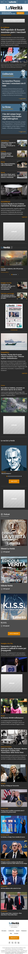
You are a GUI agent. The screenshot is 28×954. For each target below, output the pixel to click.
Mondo (3, 162)
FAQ (11, 933)
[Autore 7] (15, 476)
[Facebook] (9, 943)
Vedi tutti (14, 481)
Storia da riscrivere (6, 746)
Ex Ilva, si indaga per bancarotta (10, 785)
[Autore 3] (9, 476)
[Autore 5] (12, 476)
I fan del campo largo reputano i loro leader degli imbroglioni (12, 116)
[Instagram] (15, 943)
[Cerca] (6, 2)
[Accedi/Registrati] (25, 2)
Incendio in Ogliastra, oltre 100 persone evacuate (12, 269)
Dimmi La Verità (8, 549)
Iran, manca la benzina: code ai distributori (8, 164)
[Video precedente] (9, 274)
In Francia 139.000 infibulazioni (12, 718)
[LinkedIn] (18, 943)
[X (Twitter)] (12, 943)
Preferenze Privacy (21, 951)
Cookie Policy (14, 951)
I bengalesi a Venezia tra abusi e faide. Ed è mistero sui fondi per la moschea (8, 145)
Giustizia (3, 151)
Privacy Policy (8, 951)
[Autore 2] (8, 476)
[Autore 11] (21, 476)
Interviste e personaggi (7, 293)
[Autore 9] (18, 476)
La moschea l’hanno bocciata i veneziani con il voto (13, 83)
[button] (14, 405)
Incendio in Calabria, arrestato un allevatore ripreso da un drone (13, 389)
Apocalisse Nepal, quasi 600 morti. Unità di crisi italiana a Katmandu (8, 175)
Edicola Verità (6, 585)
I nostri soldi (4, 808)
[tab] (11, 274)
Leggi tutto (24, 217)
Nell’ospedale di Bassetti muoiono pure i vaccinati (13, 30)
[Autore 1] (6, 476)
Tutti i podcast (14, 633)
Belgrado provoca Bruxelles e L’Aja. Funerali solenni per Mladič (7, 155)
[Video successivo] (18, 274)
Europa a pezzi (5, 835)
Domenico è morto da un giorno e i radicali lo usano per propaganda (13, 648)
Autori (17, 930)
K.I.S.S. (4, 622)
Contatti (16, 933)
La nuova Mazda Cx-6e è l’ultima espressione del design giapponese (13, 205)
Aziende (3, 783)
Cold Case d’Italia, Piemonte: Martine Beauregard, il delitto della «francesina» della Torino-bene (14, 750)
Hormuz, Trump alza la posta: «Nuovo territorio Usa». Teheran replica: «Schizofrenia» (12, 356)
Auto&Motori (5, 202)
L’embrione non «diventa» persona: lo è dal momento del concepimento (8, 287)
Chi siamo (4, 930)
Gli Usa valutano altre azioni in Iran (11, 888)
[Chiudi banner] (27, 13)
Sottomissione (5, 141)
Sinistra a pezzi (5, 860)
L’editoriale (11, 930)
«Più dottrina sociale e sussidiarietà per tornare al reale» (8, 296)
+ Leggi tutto (22, 98)
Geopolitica (5, 352)
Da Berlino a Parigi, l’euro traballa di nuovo (13, 837)
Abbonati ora (20, 13)
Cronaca (2, 267)
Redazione (24, 930)
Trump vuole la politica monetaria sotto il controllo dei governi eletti (12, 811)
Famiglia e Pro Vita (6, 283)
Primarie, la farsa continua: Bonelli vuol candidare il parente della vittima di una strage (14, 862)
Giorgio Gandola (6, 35)
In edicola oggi (14, 329)
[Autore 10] (19, 476)
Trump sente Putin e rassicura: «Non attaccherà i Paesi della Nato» (11, 914)
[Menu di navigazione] (2, 2)
